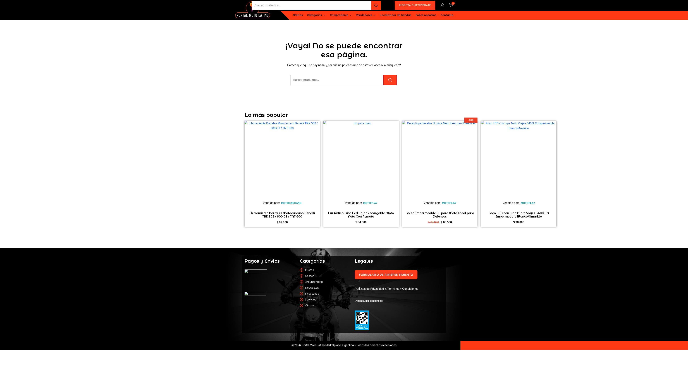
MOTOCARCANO (291, 203)
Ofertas (298, 15)
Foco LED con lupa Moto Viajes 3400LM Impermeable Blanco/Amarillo (519, 214)
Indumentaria (314, 281)
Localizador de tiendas (395, 15)
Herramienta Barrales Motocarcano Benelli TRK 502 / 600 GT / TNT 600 (282, 214)
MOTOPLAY (370, 203)
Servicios (310, 299)
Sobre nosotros (425, 15)
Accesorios (312, 293)
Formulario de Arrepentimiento (386, 274)
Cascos (309, 276)
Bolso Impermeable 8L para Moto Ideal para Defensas (440, 214)
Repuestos (312, 287)
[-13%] (440, 161)
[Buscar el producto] (376, 5)
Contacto (447, 15)
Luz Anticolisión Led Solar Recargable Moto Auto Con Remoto (361, 214)
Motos (309, 270)
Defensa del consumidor (369, 300)
